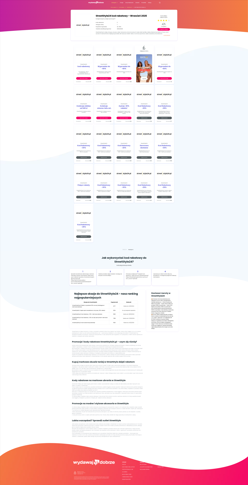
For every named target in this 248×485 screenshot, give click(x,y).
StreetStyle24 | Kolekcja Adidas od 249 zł (84, 112)
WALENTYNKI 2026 (126, 479)
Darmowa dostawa (144, 147)
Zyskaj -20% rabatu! (124, 107)
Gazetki (137, 2)
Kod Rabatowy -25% (164, 107)
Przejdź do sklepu (163, 29)
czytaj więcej (167, 35)
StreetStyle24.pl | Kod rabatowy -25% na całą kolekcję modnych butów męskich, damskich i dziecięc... (144, 191)
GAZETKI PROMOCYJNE (127, 469)
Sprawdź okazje (84, 78)
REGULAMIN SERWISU (145, 469)
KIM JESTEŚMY (143, 464)
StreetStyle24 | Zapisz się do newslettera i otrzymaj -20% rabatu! (124, 112)
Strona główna (114, 7)
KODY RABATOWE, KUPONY (128, 467)
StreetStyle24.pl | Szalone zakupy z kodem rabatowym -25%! (164, 191)
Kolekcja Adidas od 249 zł (84, 107)
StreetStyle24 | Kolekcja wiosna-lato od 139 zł (104, 112)
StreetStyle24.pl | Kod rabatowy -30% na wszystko (84, 151)
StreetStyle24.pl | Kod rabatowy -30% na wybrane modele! (104, 191)
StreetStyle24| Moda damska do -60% (124, 72)
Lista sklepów (121, 7)
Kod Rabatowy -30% (83, 147)
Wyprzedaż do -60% (104, 67)
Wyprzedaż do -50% (164, 67)
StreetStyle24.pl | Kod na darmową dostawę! (144, 151)
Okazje (121, 2)
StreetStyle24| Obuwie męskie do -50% (164, 72)
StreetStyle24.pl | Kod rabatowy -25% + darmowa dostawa (104, 151)
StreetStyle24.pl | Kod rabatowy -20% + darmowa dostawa (124, 151)
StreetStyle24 (129, 7)
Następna (130, 249)
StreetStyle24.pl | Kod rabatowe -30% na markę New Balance (124, 191)
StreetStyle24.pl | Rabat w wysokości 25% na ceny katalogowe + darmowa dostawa (164, 112)
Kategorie (113, 2)
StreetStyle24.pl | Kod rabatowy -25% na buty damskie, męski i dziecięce (84, 231)
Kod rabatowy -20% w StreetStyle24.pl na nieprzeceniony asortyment (83, 72)
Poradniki (143, 2)
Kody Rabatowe (129, 2)
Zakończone (144, 118)
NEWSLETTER (160, 467)
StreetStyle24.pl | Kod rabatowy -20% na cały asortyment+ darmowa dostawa (144, 112)
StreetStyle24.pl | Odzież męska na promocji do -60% (104, 72)
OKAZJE (124, 464)
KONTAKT (160, 464)
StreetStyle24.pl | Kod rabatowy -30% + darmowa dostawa (164, 151)
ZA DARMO (124, 472)
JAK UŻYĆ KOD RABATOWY (146, 467)
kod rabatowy (84, 66)
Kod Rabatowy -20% (144, 107)
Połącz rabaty (84, 185)
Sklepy (149, 2)
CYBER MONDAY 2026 (127, 477)
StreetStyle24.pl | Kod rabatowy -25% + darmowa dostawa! (84, 191)
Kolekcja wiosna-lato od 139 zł (104, 107)
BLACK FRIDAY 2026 (126, 474)
